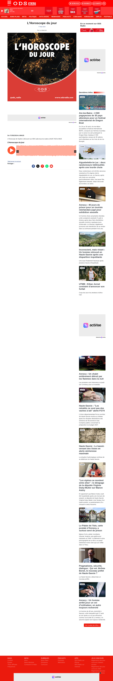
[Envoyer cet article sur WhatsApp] (46, 167)
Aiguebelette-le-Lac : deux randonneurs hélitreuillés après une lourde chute (92, 165)
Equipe (10, 662)
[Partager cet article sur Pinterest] (42, 167)
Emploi (98, 16)
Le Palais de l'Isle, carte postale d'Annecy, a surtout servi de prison (91, 528)
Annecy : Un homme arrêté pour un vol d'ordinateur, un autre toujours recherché (90, 604)
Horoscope (88, 16)
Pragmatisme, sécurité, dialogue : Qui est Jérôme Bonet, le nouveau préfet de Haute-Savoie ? (92, 569)
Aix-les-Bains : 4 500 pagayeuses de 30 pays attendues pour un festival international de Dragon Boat (92, 118)
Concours (77, 16)
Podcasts (67, 16)
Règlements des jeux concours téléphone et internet (98, 673)
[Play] (2, 11)
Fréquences (11, 666)
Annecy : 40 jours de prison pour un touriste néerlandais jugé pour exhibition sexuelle (91, 208)
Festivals (108, 16)
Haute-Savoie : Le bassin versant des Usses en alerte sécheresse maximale (91, 450)
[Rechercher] (104, 3)
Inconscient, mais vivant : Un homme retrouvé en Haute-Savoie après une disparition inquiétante (92, 253)
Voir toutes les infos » (92, 625)
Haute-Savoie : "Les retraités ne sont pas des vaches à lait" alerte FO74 (92, 408)
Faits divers (44, 16)
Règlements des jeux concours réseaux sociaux (98, 662)
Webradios (55, 16)
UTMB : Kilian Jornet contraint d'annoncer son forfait (92, 286)
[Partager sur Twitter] (37, 167)
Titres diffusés (12, 664)
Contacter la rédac (30, 664)
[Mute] (32, 10)
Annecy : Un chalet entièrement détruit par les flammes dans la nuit (91, 376)
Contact (10, 660)
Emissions (44, 662)
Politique (33, 16)
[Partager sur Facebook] (33, 167)
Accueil (4, 16)
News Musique (29, 662)
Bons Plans (15, 16)
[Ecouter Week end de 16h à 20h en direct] (92, 30)
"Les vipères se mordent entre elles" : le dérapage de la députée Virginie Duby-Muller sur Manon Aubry (91, 485)
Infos (24, 16)
